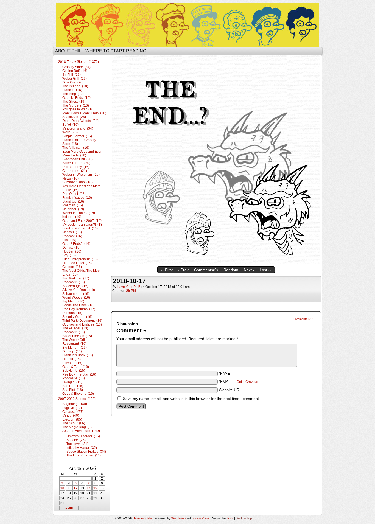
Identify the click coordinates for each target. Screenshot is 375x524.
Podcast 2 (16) (73, 282)
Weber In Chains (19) (78, 213)
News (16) (70, 178)
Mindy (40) (70, 415)
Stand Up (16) (73, 201)
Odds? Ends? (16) (76, 244)
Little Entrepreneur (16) (80, 259)
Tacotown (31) (77, 444)
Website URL (230, 390)
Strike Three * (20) (76, 163)
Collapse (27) (72, 412)
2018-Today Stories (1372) (78, 62)
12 (75, 488)
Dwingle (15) (72, 382)
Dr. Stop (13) (72, 351)
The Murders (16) (75, 105)
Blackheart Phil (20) (77, 159)
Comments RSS (303, 319)
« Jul (69, 508)
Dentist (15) (71, 248)
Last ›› (265, 270)
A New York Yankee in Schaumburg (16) (78, 292)
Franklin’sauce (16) (77, 198)
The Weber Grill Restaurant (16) (74, 342)
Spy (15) (69, 255)
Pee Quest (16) (74, 194)
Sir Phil (131, 291)
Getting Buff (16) (74, 71)
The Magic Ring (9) (77, 427)
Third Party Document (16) (82, 321)
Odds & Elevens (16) (78, 394)
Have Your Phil (187, 25)
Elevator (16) (72, 363)
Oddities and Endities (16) (82, 324)
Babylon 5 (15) (73, 370)
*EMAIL (238, 381)
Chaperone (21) (74, 171)
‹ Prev (183, 270)
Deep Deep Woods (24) (80, 121)
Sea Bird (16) (72, 390)
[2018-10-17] (216, 262)
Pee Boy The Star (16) (79, 374)
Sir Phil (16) (71, 75)
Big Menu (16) (73, 301)
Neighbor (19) (73, 209)
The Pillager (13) (75, 328)
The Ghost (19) (73, 101)
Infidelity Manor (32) (81, 448)
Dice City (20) (72, 82)
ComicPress (201, 518)
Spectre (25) (76, 440)
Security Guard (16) (77, 317)
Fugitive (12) (72, 408)
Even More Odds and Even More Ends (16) (82, 153)
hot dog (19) (71, 217)
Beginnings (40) (74, 404)
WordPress (178, 518)
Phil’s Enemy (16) (75, 167)
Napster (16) (72, 232)
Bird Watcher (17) (75, 278)
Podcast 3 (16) (73, 332)
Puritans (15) (72, 313)
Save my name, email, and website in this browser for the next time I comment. (191, 398)
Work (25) (70, 132)
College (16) (72, 267)
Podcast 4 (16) (73, 378)
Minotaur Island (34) (77, 128)
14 (89, 488)
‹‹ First (167, 270)
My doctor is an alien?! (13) (82, 224)
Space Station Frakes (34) (86, 451)
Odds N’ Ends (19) (76, 98)
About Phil (68, 51)
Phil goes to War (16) (78, 109)
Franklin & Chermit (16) (80, 228)
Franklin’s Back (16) (77, 355)
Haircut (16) (71, 359)
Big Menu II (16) (74, 347)
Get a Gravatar (247, 382)
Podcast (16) (72, 236)
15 (95, 488)
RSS (230, 518)
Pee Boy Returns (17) (78, 309)
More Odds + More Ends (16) (84, 113)
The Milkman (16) (75, 148)
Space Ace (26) (74, 117)
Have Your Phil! (128, 287)
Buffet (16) (70, 125)
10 (62, 488)
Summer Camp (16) (77, 182)
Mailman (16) (72, 205)
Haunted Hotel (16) (77, 263)
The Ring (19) (73, 94)
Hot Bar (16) (71, 251)
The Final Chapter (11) (83, 455)
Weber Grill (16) (74, 78)
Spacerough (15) (75, 286)
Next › (249, 270)
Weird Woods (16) (76, 297)
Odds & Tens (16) (75, 367)
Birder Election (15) (77, 336)
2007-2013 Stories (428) (77, 399)
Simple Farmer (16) (77, 136)
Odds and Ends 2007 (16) (82, 221)
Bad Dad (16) (72, 386)
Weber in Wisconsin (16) (81, 174)
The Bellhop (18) (75, 86)
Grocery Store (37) (76, 67)
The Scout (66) (73, 423)
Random (230, 270)
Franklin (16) (72, 90)
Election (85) (72, 419)
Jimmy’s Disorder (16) (83, 436)
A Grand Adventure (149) (81, 431)
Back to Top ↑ (245, 518)
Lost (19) (69, 240)
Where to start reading (115, 51)
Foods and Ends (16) (78, 305)
